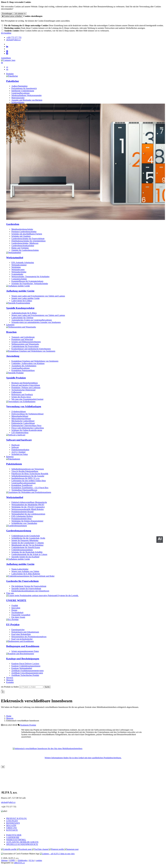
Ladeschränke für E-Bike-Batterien (25, 574)
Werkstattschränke (18, 272)
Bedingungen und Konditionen (22, 646)
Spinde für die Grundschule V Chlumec (27, 543)
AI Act (31, 860)
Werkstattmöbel (14, 257)
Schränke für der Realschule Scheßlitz (27, 552)
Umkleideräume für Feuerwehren (25, 346)
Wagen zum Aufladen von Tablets (25, 571)
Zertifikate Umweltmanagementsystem (27, 673)
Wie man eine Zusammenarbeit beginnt (27, 399)
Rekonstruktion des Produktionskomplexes (28, 636)
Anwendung (12, 356)
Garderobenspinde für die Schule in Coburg (29, 554)
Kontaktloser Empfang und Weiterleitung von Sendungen (34, 361)
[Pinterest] (7, 51)
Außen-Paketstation (19, 86)
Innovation (15, 608)
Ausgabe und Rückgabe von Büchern (26, 100)
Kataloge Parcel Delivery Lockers (25, 663)
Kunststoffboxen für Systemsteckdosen (27, 281)
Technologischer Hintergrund (23, 390)
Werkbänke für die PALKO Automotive (28, 507)
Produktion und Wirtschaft (22, 339)
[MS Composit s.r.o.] (8, 60)
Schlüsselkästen (17, 102)
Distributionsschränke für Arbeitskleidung (28, 241)
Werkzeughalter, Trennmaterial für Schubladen (30, 276)
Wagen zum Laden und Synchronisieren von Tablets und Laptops (38, 296)
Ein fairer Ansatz (18, 617)
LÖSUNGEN (12, 821)
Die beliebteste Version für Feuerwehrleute (28, 586)
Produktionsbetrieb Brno (21, 518)
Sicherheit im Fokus (19, 454)
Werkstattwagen (18, 269)
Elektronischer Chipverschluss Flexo (26, 425)
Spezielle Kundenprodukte (20, 308)
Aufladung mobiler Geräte (20, 291)
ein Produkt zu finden (10, 687)
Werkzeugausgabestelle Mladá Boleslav (27, 509)
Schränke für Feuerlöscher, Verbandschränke (29, 283)
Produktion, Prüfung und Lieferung (25, 387)
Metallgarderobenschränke (22, 229)
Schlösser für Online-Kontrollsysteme (26, 430)
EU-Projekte (12, 624)
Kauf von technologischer (22, 639)
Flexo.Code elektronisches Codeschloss (27, 428)
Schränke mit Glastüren (21, 236)
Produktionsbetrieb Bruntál (22, 511)
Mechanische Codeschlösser (22, 421)
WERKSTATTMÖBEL (16, 840)
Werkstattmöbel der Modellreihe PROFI (27, 504)
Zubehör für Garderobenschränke (25, 250)
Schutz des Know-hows (21, 397)
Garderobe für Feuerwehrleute (22, 581)
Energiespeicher (18, 629)
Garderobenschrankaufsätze (22, 245)
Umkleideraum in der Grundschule (25, 536)
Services (9, 677)
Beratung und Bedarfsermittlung (24, 383)
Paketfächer (12, 81)
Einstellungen (7, 14)
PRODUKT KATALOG (16, 818)
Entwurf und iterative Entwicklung (25, 385)
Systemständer (17, 274)
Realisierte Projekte (28, 725)
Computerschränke (19, 279)
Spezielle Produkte (16, 377)
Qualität (14, 605)
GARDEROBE (12, 837)
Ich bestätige (6, 33)
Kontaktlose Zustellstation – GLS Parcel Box (29, 488)
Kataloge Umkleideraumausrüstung (25, 666)
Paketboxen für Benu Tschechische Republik (29, 474)
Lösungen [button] (10, 325)
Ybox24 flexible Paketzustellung (24, 471)
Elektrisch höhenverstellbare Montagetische (29, 502)
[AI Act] (159, 539)
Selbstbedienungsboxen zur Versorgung (27, 469)
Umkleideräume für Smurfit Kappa (25, 547)
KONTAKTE (12, 830)
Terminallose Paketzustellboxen (24, 490)
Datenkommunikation (20, 450)
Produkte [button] (10, 74)
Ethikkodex (22, 860)
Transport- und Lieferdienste (23, 337)
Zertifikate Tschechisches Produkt (25, 675)
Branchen (11, 332)
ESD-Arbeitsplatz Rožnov (22, 516)
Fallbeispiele (16, 392)
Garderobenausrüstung (18, 530)
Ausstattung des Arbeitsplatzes (23, 366)
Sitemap (4, 860)
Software (15, 447)
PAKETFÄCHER (13, 835)
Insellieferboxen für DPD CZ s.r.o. (25, 478)
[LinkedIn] (7, 47)
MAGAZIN (11, 825)
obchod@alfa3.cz (8, 802)
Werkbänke (16, 267)
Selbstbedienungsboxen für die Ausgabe (27, 476)
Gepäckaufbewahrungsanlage (23, 483)
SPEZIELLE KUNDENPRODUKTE (22, 844)
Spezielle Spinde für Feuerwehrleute (26, 588)
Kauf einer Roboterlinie (21, 634)
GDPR (12, 860)
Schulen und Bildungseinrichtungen (26, 342)
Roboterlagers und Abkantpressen (25, 632)
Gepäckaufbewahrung (20, 93)
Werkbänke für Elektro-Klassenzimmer (27, 521)
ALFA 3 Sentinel (18, 452)
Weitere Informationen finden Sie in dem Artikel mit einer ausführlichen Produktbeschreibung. (83, 758)
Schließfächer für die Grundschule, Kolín (28, 538)
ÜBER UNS (11, 828)
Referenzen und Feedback (22, 394)
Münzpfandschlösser (19, 416)
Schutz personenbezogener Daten (25, 651)
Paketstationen (14, 464)
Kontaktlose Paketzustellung (23, 370)
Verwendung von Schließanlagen (23, 406)
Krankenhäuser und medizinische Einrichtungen (31, 349)
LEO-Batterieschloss (19, 432)
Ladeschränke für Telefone (22, 318)
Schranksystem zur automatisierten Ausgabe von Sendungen (36, 322)
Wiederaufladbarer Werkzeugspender (26, 95)
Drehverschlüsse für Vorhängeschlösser (27, 414)
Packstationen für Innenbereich (24, 88)
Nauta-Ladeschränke (19, 569)
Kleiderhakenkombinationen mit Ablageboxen (30, 591)
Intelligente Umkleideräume (22, 91)
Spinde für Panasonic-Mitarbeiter (24, 540)
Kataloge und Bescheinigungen (22, 658)
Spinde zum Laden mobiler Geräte (25, 298)
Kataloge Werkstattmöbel (21, 668)
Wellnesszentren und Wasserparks (25, 344)
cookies (39, 860)
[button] (2, 62)
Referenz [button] (10, 457)
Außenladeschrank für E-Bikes (24, 313)
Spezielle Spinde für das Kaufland (25, 557)
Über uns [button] (10, 593)
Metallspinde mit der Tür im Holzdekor (27, 545)
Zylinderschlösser (18, 411)
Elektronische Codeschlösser (23, 423)
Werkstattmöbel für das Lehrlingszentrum (28, 514)
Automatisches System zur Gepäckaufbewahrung (31, 320)
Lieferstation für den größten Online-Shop (28, 481)
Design (14, 610)
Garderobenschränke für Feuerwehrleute (27, 238)
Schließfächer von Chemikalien (24, 523)
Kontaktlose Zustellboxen (21, 485)
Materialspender (18, 98)
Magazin (9, 680)
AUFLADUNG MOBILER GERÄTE (22, 842)
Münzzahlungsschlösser (21, 418)
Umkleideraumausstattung (22, 550)
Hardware (15, 445)
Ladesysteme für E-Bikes (21, 301)
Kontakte (10, 682)
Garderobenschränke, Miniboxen (24, 243)
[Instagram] (7, 54)
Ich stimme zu (20, 14)
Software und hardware (19, 440)
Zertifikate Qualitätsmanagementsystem (27, 670)
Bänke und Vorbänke (20, 248)
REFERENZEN (13, 823)
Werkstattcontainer (19, 265)
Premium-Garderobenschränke (23, 231)
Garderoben (12, 224)
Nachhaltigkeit (17, 612)
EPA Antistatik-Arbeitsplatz (22, 262)
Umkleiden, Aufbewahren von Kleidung (27, 363)
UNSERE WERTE (16, 600)
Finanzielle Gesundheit (20, 615)
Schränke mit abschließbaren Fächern (26, 234)
